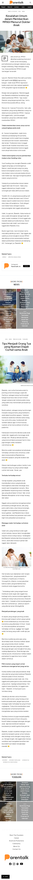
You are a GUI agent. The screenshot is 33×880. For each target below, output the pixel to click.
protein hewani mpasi (15, 257)
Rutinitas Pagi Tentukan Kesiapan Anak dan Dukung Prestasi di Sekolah (25, 319)
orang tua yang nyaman (10, 762)
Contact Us (16, 849)
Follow (26, 266)
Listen (16, 7)
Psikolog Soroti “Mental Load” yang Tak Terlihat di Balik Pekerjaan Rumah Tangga (8, 319)
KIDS (19, 11)
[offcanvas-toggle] (3, 2)
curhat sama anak (15, 760)
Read (3, 7)
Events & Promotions (16, 841)
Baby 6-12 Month (12, 11)
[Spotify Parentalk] (17, 864)
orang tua (26, 760)
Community (16, 843)
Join (23, 7)
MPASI (15, 80)
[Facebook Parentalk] (10, 864)
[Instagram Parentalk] (14, 864)
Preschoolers (17, 339)
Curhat (18, 629)
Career (16, 838)
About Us (16, 846)
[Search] (30, 2)
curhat (5, 760)
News (23, 11)
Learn (30, 7)
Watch (10, 7)
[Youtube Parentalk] (21, 864)
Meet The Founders (16, 835)
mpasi (4, 257)
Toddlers (25, 339)
